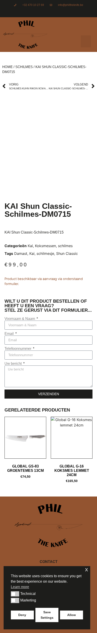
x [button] (86, 569)
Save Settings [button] (47, 614)
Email (10, 334)
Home (7, 67)
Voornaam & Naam (20, 319)
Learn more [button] (20, 587)
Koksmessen (45, 245)
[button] (86, 41)
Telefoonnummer (18, 349)
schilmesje (45, 253)
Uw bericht (14, 363)
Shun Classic (67, 253)
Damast (20, 253)
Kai (30, 245)
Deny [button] (22, 615)
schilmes (24, 67)
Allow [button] (71, 615)
